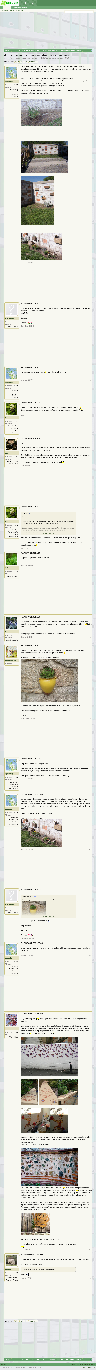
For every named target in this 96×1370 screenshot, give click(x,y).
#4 (90, 415)
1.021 (16, 421)
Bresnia (8, 632)
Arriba (93, 1364)
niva (7, 1029)
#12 (90, 938)
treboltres (9, 568)
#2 (90, 326)
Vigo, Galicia (13, 1037)
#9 (90, 719)
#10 (90, 779)
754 (17, 571)
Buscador (19, 11)
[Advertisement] (48, 31)
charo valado (10, 660)
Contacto (73, 1364)
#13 (90, 956)
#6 (90, 548)
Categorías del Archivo (20, 7)
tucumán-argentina (12, 640)
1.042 (16, 456)
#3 (90, 380)
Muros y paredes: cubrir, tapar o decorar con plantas (27, 58)
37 (17, 322)
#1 (90, 263)
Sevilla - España (12, 327)
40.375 (16, 85)
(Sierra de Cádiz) (12, 576)
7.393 (16, 1273)
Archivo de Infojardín (83, 1364)
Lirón (7, 453)
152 (17, 664)
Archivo (7, 8)
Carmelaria (9, 318)
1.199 (16, 635)
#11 (90, 850)
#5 (90, 466)
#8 (90, 637)
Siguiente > (33, 62)
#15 (90, 1278)
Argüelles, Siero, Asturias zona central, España (12, 463)
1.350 (16, 1032)
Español (3, 1364)
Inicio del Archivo (8, 11)
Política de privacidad (89, 1367)
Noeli (7, 418)
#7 (90, 566)
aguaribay (60, 58)
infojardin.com (18, 1367)
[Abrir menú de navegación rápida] (91, 50)
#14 (90, 1250)
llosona (8, 1269)
